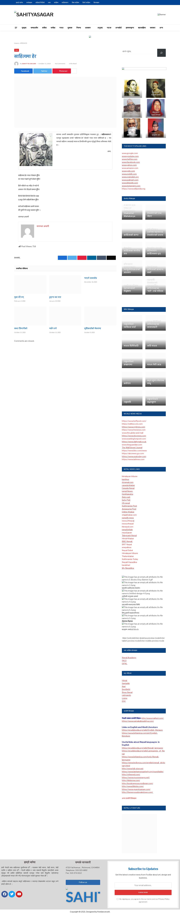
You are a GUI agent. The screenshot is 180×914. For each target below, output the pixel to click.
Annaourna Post (129, 509)
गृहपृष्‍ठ (24, 27)
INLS (124, 660)
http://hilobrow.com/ (131, 780)
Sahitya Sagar (29, 64)
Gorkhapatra (127, 494)
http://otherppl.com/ (131, 774)
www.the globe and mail (132, 433)
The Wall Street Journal (132, 447)
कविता (44, 27)
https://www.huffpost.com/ (134, 421)
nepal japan (127, 532)
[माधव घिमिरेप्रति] (132, 341)
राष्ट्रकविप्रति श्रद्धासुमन (152, 401)
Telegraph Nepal (129, 535)
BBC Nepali (127, 541)
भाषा (49, 2)
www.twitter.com (129, 159)
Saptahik (126, 683)
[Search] (170, 28)
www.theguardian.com (132, 445)
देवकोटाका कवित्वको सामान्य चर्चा (155, 269)
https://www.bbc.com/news (134, 450)
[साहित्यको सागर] (132, 230)
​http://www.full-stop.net (132, 768)
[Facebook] (5, 140)
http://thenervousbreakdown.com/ (137, 792)
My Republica (128, 568)
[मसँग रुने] (65, 315)
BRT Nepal (127, 544)
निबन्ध (78, 27)
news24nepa (128, 521)
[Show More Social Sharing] (74, 70)
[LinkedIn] (5, 154)
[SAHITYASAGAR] (33, 15)
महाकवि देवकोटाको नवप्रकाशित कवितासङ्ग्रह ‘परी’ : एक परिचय (155, 285)
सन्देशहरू (29, 2)
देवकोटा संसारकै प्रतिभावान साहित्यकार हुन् (154, 251)
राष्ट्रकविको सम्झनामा (129, 363)
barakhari (126, 565)
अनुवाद (100, 27)
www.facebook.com (131, 162)
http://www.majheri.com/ (153, 718)
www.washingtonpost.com (134, 439)
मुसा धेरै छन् (19, 297)
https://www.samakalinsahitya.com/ (138, 721)
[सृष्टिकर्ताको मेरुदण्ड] (100, 315)
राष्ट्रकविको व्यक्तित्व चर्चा (130, 326)
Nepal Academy (129, 657)
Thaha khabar (128, 556)
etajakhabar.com (129, 515)
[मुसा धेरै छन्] (30, 284)
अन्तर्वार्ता (118, 27)
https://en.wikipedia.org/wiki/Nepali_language (142, 748)
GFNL (124, 663)
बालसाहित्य (142, 27)
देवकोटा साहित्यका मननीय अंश (132, 251)
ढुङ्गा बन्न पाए (55, 297)
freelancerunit (103, 912)
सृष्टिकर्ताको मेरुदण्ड (92, 328)
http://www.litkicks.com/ (133, 786)
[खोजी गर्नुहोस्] (161, 53)
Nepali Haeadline (129, 562)
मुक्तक (70, 27)
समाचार (152, 27)
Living (124, 698)
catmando (126, 695)
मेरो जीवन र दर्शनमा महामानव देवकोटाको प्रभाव (155, 232)
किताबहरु (96, 2)
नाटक (109, 27)
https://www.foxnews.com (133, 430)
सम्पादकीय (34, 27)
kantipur (125, 479)
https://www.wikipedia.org (133, 189)
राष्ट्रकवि (127, 402)
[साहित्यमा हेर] (65, 102)
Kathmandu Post (129, 506)
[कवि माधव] (155, 341)
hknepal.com (127, 527)
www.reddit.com (129, 174)
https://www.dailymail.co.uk (134, 442)
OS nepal (126, 503)
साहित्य (56, 2)
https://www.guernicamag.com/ (136, 789)
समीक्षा (53, 27)
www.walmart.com (130, 180)
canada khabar (128, 485)
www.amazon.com (130, 168)
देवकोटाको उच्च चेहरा (154, 215)
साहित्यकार (65, 2)
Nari (124, 686)
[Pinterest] (5, 160)
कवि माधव (152, 346)
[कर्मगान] (132, 379)
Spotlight (126, 689)
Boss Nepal (127, 692)
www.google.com (130, 153)
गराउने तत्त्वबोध (90, 278)
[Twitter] (5, 147)
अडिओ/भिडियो (40, 2)
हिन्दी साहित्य (86, 2)
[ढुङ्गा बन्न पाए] (65, 284)
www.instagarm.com (131, 186)
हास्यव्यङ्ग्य (130, 27)
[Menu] (16, 27)
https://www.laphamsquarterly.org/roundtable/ (143, 771)
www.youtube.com (130, 156)
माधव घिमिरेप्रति (131, 346)
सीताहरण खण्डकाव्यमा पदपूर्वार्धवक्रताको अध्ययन (132, 268)
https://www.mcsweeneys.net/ (136, 777)
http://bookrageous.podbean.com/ (137, 783)
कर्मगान (127, 383)
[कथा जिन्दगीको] (30, 315)
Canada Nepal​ (128, 488)
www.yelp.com (128, 171)
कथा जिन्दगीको (20, 328)
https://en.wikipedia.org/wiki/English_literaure (142, 730)
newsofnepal (127, 524)
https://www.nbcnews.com (134, 436)
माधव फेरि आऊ (154, 364)
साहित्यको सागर (131, 235)
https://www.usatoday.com (134, 456)
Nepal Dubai (127, 550)
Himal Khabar (128, 538)
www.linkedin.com (130, 183)
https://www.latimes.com (133, 459)
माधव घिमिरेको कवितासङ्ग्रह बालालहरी (154, 324)
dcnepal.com (127, 482)
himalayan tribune (129, 476)
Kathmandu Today (130, 559)
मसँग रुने (53, 328)
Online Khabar (128, 512)
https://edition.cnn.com (132, 424)
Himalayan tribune (130, 553)
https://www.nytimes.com (133, 427)
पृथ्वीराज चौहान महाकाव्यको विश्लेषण (131, 288)
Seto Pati (126, 500)
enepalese (126, 547)
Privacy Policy (163, 899)
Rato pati (126, 497)
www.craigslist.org (130, 177)
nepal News (127, 491)
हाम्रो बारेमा (19, 2)
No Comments (60, 64)
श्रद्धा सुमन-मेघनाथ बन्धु (155, 382)
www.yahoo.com (129, 165)
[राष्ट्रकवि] (132, 398)
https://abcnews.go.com (133, 453)
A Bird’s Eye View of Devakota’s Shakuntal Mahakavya (129, 210)
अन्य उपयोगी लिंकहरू (129, 798)
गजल (61, 27)
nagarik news (128, 518)
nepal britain (127, 529)
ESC (124, 701)
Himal (124, 680)
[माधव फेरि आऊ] (155, 360)
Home (16, 43)
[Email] (5, 167)
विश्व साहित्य (75, 2)
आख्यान (88, 27)
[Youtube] (19, 894)
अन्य (161, 27)
